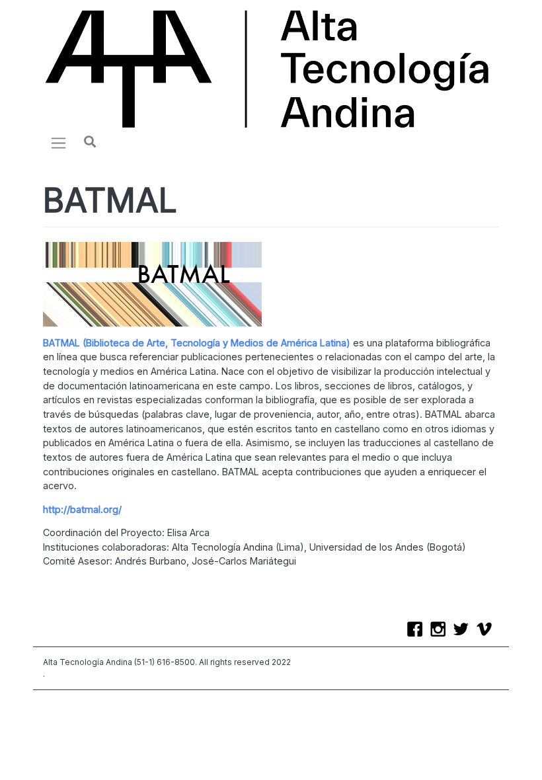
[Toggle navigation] (58, 143)
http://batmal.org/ (82, 509)
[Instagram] (441, 630)
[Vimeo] (487, 630)
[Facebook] (418, 630)
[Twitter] (464, 630)
